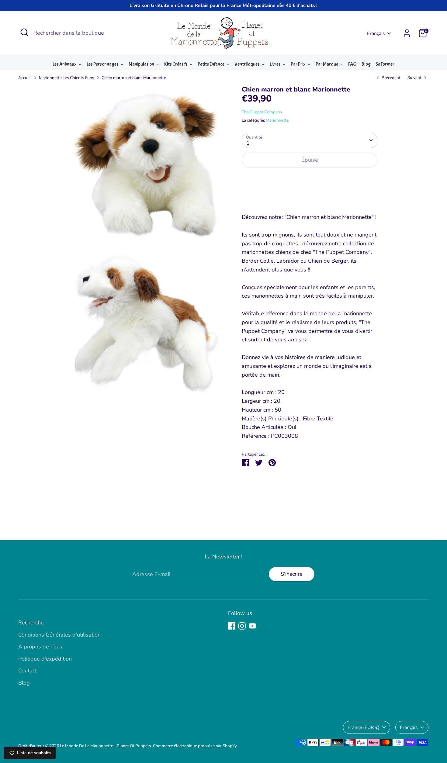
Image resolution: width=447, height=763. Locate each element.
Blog (24, 682)
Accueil (25, 78)
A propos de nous (40, 646)
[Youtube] (252, 626)
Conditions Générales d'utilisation (59, 634)
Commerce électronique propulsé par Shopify (195, 746)
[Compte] (407, 33)
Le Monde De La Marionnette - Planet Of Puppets (105, 746)
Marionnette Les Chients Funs (66, 78)
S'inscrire (292, 574)
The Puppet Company (262, 112)
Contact (27, 670)
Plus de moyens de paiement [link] (309, 194)
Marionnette (277, 120)
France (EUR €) (363, 727)
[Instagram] (242, 626)
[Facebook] (231, 626)
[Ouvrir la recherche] (24, 32)
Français (376, 33)
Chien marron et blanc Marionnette (134, 78)
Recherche (31, 622)
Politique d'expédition (45, 658)
